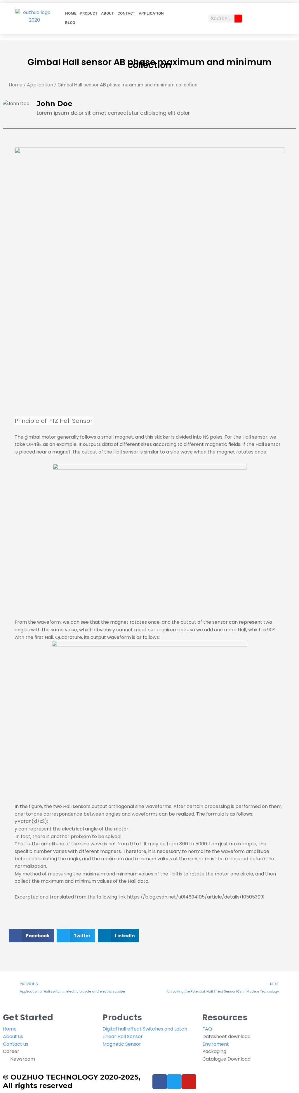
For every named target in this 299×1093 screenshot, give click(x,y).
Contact (126, 13)
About (107, 13)
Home (70, 13)
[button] (31, 935)
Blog (70, 22)
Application (151, 13)
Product (89, 13)
